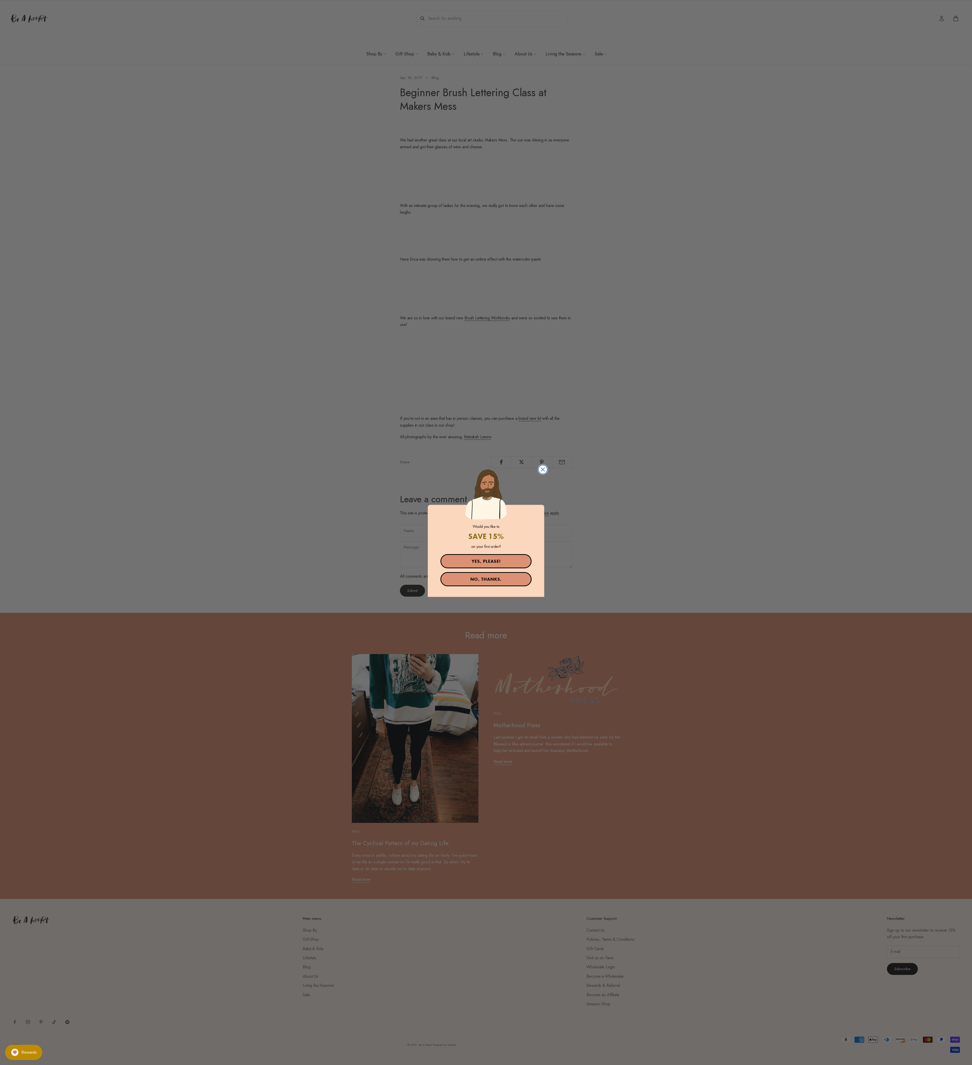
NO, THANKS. (486, 579)
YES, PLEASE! (486, 561)
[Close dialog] (542, 469)
